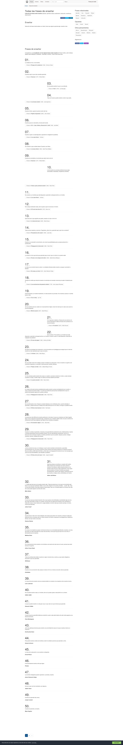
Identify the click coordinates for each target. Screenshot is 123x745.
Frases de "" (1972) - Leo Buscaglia (57, 88)
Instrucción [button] (83, 18)
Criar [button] (82, 13)
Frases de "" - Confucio (35, 137)
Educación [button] (91, 30)
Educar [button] (92, 13)
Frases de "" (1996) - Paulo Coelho (38, 380)
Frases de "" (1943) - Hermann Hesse (40, 65)
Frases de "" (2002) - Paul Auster (38, 408)
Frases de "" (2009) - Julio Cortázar (38, 113)
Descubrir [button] (87, 13)
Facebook (63, 17)
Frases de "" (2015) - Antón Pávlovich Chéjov (40, 271)
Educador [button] (78, 32)
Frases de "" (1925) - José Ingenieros (39, 101)
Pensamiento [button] (78, 35)
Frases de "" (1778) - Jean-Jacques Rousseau (45, 284)
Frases (31, 1)
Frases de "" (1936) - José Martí (42, 125)
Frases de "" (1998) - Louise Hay (39, 232)
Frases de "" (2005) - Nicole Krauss (38, 221)
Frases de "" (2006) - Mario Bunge (36, 353)
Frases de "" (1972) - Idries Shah (38, 422)
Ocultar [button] (81, 24)
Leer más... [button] (34, 742)
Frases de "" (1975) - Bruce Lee (38, 209)
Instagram (86, 43)
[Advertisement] (48, 38)
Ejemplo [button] (77, 15)
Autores (37, 1)
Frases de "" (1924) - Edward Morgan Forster (39, 366)
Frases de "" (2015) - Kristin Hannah (58, 325)
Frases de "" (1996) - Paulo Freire (39, 246)
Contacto (47, 1)
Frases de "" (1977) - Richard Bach (36, 77)
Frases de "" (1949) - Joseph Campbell (40, 455)
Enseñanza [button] (83, 15)
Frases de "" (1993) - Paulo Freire (40, 185)
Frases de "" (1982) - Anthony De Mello (39, 340)
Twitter (67, 17)
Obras (41, 1)
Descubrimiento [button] (84, 30)
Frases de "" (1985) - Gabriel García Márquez (43, 257)
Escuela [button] (83, 32)
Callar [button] (77, 24)
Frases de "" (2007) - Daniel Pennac (37, 310)
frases (26, 6)
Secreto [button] (86, 24)
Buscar (66, 1)
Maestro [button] (94, 32)
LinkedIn (70, 17)
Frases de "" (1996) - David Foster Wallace (39, 149)
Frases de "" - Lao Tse (34, 297)
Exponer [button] (77, 18)
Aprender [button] (78, 13)
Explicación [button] (89, 15)
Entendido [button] (116, 742)
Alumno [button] (77, 30)
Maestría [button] (88, 32)
